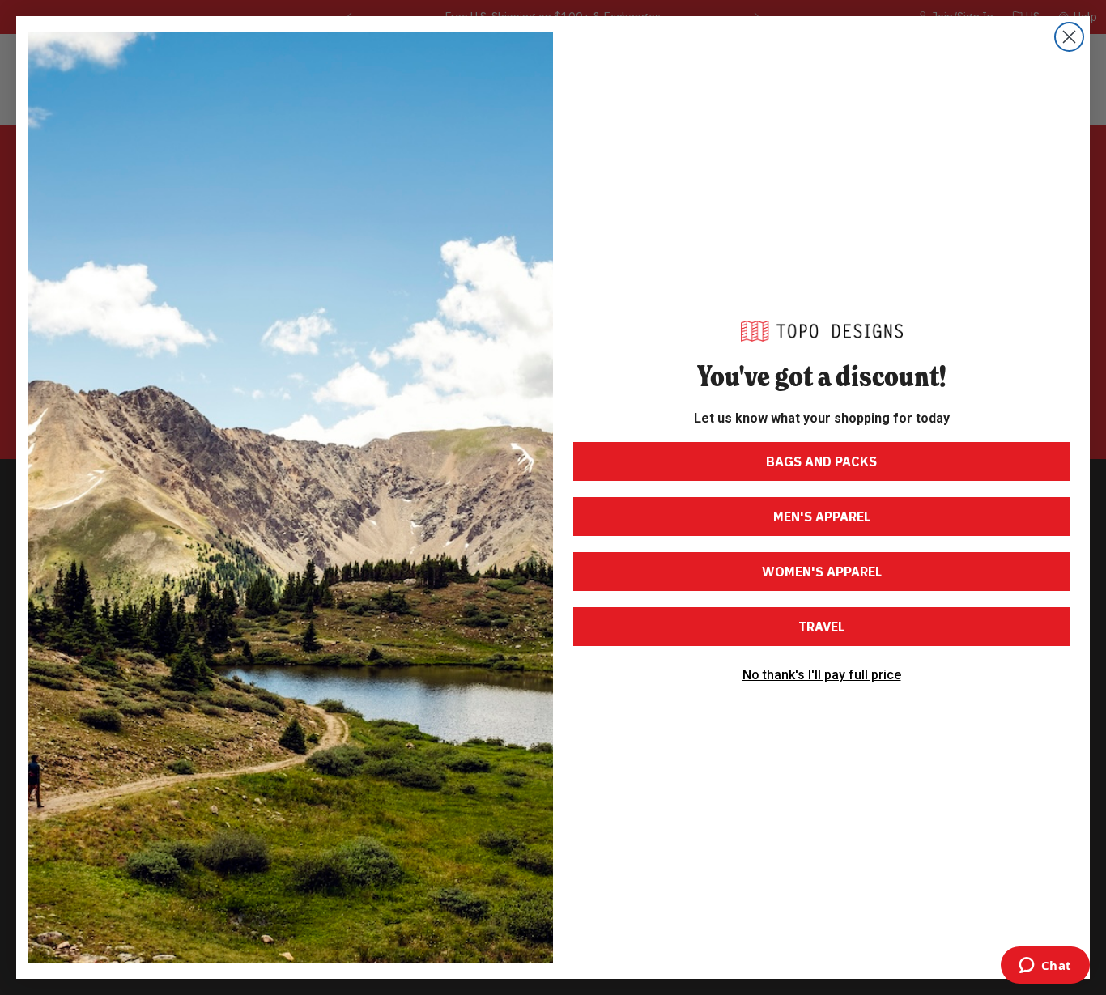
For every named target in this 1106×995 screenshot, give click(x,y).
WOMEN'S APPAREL (822, 571)
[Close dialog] (1069, 37)
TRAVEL (821, 627)
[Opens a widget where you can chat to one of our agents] (1045, 966)
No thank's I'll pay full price (821, 675)
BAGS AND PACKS (821, 461)
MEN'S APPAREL (821, 516)
